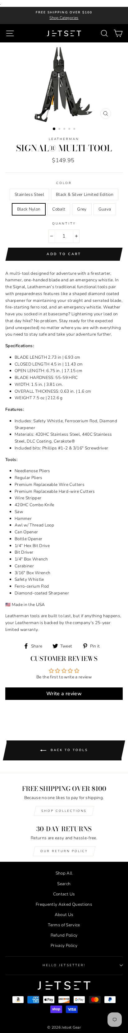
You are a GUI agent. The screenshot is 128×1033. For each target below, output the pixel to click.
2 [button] (60, 129)
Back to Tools (68, 750)
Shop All (64, 873)
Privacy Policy (64, 945)
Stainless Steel (29, 194)
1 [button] (54, 129)
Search (64, 884)
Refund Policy (64, 935)
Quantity (63, 223)
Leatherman (64, 139)
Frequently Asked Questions (64, 904)
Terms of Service (64, 925)
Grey (81, 209)
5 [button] (74, 129)
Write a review (64, 693)
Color (64, 183)
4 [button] (69, 129)
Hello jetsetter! (64, 965)
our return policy (64, 851)
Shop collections (64, 811)
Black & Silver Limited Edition (84, 194)
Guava (104, 209)
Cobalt (58, 209)
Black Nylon (29, 209)
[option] (64, 15)
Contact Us (64, 894)
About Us (64, 915)
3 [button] (64, 129)
